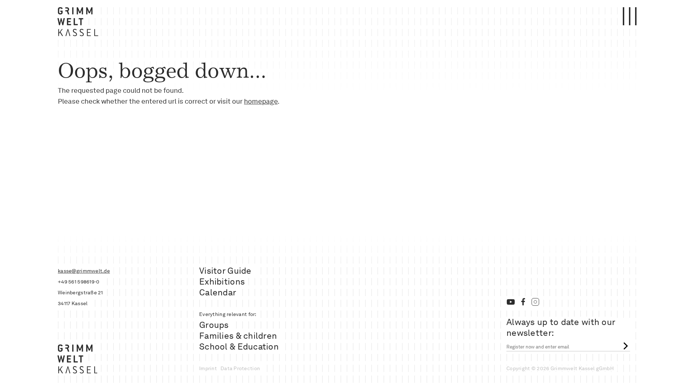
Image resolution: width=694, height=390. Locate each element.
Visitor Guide (225, 270)
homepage (261, 101)
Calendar (217, 292)
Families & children (238, 335)
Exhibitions (222, 281)
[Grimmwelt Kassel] (79, 23)
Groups (214, 325)
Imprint (208, 368)
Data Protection (240, 368)
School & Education (239, 346)
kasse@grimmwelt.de (84, 271)
